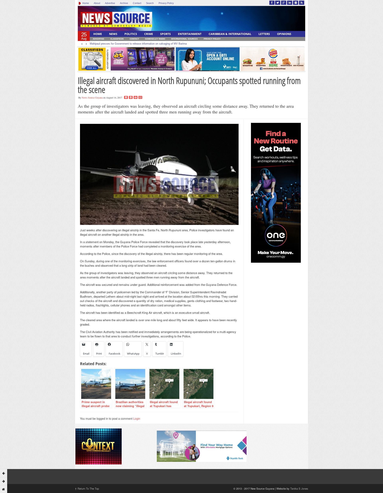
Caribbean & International (230, 34)
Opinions (284, 34)
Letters (264, 34)
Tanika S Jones (299, 488)
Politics (130, 34)
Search (150, 3)
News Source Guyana (92, 97)
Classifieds (117, 39)
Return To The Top (87, 488)
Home (85, 3)
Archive (124, 3)
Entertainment (189, 34)
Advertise (110, 3)
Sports (165, 34)
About (97, 3)
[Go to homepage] (3, 489)
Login (136, 418)
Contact (137, 3)
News (113, 34)
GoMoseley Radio (155, 39)
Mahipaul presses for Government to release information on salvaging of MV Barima (138, 43)
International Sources (184, 39)
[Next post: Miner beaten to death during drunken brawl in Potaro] (3, 481)
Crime (148, 34)
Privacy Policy (166, 3)
